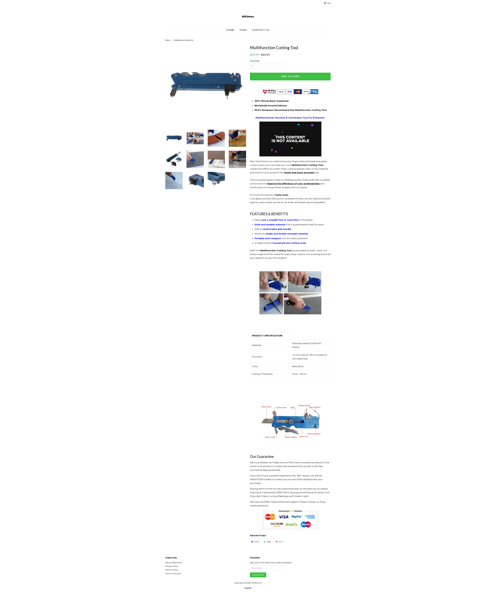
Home (230, 30)
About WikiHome (173, 562)
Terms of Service (173, 573)
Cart (329, 3)
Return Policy (171, 570)
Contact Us (261, 30)
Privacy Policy (171, 566)
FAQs (243, 30)
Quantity (254, 61)
